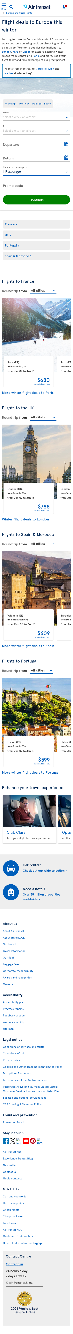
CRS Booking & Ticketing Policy (22, 1104)
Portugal (11, 245)
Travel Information (14, 951)
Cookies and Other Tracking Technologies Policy (32, 1066)
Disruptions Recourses (17, 1073)
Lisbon (27, 51)
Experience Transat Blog (18, 1158)
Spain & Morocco (17, 256)
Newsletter (10, 1165)
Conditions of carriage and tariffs (23, 1047)
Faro (15, 51)
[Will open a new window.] (6, 1141)
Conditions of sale (14, 1053)
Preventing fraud (13, 1122)
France (10, 224)
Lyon (51, 68)
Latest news (10, 1223)
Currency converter (15, 1196)
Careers (8, 984)
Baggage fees (11, 964)
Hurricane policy (13, 1203)
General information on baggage (23, 1243)
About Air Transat (13, 931)
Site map (8, 1029)
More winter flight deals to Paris (28, 392)
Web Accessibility (14, 1022)
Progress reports (13, 1009)
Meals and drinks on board (19, 1236)
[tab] (10, 103)
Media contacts (12, 1178)
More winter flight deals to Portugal (30, 772)
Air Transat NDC (12, 1229)
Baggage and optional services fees (24, 1097)
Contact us (9, 1172)
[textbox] (36, 116)
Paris (36, 56)
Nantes (8, 73)
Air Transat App (12, 1152)
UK (7, 234)
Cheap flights (11, 1210)
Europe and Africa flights (19, 12)
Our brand (9, 944)
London (6, 51)
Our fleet (8, 957)
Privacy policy (11, 1060)
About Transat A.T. (14, 937)
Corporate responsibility (18, 971)
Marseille (41, 68)
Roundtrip (10, 290)
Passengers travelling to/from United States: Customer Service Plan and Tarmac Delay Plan (31, 1089)
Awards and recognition (17, 977)
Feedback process (14, 1015)
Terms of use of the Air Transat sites (25, 1080)
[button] (36, 199)
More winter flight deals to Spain (28, 645)
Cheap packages (13, 1216)
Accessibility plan (13, 1002)
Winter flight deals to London (26, 519)
